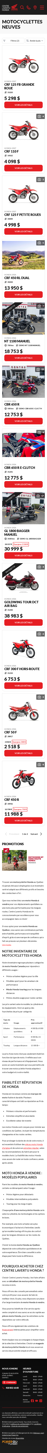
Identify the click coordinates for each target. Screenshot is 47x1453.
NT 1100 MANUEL (17, 341)
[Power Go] (23, 1442)
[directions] (35, 7)
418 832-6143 (12, 1388)
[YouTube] (36, 1400)
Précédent (14, 834)
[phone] (28, 7)
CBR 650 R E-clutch (19, 468)
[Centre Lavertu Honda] (10, 7)
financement (7, 1329)
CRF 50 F (10, 732)
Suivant (34, 834)
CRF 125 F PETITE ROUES (22, 215)
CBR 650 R (11, 404)
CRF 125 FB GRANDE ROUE (19, 86)
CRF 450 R (11, 799)
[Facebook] (32, 1400)
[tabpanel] (32, 1386)
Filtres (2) (15, 40)
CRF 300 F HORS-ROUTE (22, 669)
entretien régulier (31, 1148)
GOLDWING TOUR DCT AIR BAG (21, 604)
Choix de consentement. (19, 1426)
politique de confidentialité (20, 1424)
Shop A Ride (20, 1438)
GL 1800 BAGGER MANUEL (17, 532)
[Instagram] (40, 1400)
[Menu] (42, 7)
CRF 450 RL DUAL (17, 278)
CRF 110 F (11, 151)
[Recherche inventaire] (22, 7)
